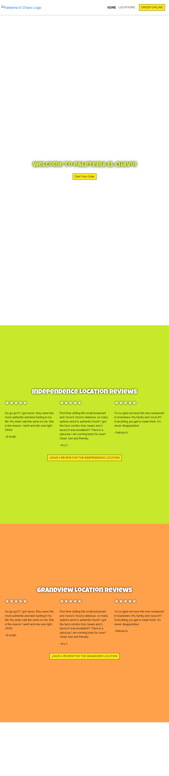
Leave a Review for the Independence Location (84, 457)
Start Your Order (84, 176)
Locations (126, 7)
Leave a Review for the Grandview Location (84, 656)
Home (111, 7)
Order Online (152, 7)
